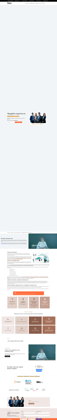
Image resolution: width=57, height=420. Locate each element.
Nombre (22, 411)
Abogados (12, 232)
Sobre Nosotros (32, 3)
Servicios (27, 3)
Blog (40, 3)
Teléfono (22, 414)
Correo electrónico (38, 411)
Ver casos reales (7, 356)
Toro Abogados (9, 232)
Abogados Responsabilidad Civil (18, 232)
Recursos (36, 3)
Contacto (43, 3)
